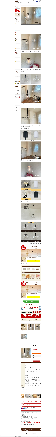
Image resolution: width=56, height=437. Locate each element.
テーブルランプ (17, 22)
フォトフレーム (17, 54)
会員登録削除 (19, 86)
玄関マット (16, 40)
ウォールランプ (17, 23)
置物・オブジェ (17, 55)
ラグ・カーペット (17, 38)
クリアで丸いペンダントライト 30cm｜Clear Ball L (24, 340)
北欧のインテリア (17, 73)
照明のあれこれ (17, 71)
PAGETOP (40, 426)
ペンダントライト (17, 19)
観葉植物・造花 (17, 53)
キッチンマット (17, 39)
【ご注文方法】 (26, 422)
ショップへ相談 (3, 435)
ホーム (21, 389)
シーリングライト (17, 18)
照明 (22, 389)
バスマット (16, 41)
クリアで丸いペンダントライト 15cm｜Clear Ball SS (24, 330)
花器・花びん (17, 51)
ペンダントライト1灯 (27, 389)
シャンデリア (17, 20)
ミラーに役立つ (17, 72)
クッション (16, 52)
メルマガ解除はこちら (17, 93)
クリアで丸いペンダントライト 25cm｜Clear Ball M (38, 330)
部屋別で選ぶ (24, 391)
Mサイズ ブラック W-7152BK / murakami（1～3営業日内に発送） (35, 356)
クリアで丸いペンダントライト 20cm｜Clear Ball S (31, 330)
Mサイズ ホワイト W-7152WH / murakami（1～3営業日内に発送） (35, 358)
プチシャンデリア (17, 21)
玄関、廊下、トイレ (27, 391)
